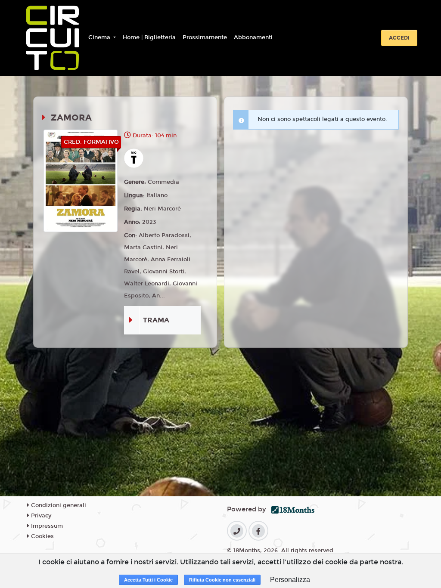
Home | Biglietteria (149, 37)
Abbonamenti (253, 37)
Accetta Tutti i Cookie (148, 579)
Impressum (46, 526)
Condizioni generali (57, 505)
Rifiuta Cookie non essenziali (222, 579)
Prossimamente (205, 37)
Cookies (41, 536)
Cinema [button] (100, 37)
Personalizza (290, 579)
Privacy (40, 515)
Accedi (399, 38)
